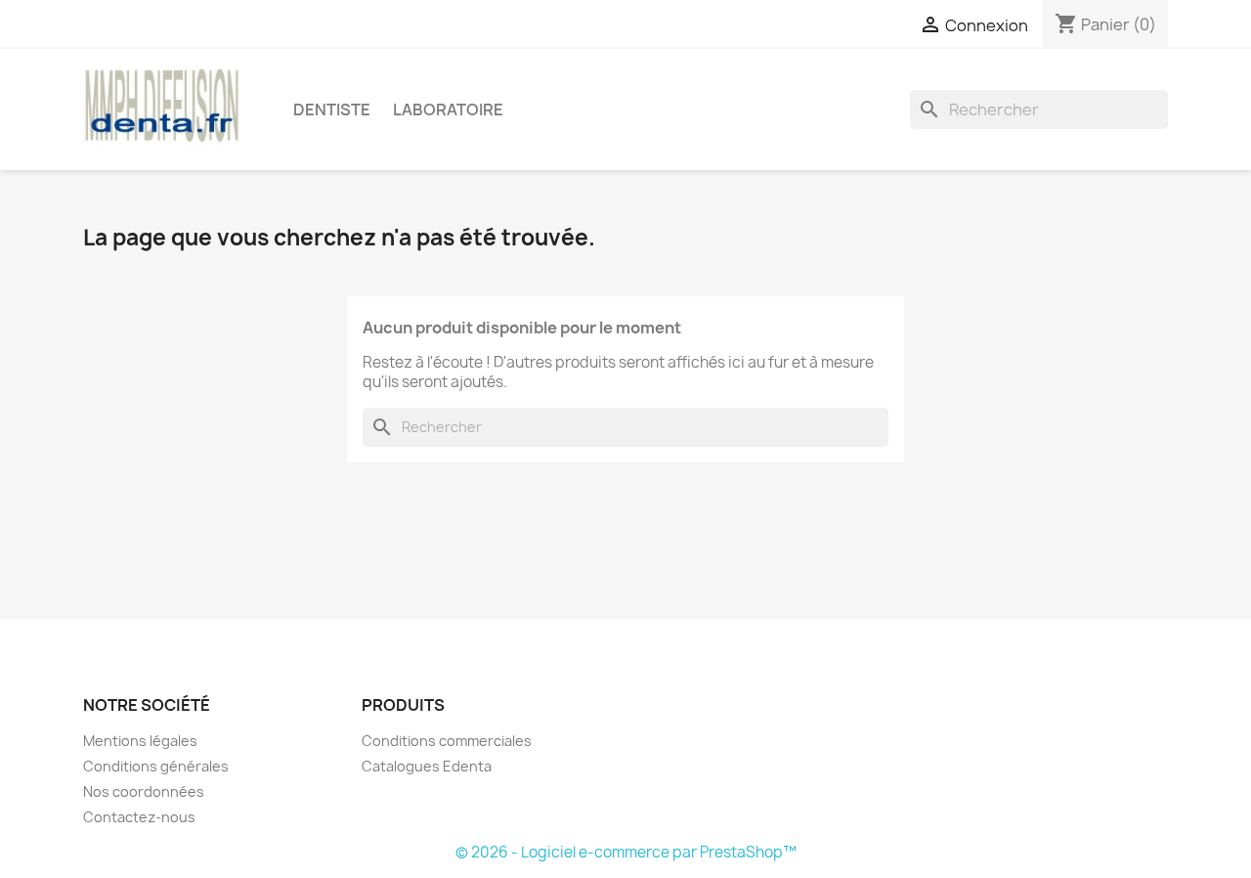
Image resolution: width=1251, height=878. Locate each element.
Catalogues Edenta (427, 766)
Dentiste (331, 109)
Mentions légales (140, 740)
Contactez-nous (139, 817)
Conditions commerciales (447, 740)
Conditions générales (156, 766)
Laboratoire (448, 109)
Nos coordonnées (143, 791)
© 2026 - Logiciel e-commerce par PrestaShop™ (626, 852)
